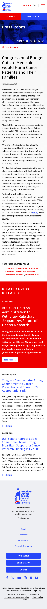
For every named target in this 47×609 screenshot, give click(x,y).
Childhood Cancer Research (17, 268)
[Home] (7, 6)
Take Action (24, 555)
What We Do (23, 540)
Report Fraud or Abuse (16, 594)
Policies (23, 600)
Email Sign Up (23, 562)
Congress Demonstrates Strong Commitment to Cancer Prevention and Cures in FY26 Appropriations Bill (22, 385)
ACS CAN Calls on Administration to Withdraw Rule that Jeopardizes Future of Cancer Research (19, 316)
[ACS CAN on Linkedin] (31, 578)
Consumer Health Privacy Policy (16, 597)
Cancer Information (23, 546)
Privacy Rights (37, 597)
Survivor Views (32, 274)
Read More (9, 359)
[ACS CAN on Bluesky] (36, 578)
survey (35, 212)
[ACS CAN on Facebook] (7, 578)
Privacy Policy (33, 594)
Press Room (13, 27)
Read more (7, 426)
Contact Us (23, 534)
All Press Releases (10, 47)
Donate (23, 569)
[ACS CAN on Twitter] (12, 578)
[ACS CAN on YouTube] (19, 578)
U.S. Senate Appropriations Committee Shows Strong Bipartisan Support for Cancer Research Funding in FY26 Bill (21, 444)
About (23, 529)
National (20, 274)
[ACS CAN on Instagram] (25, 578)
